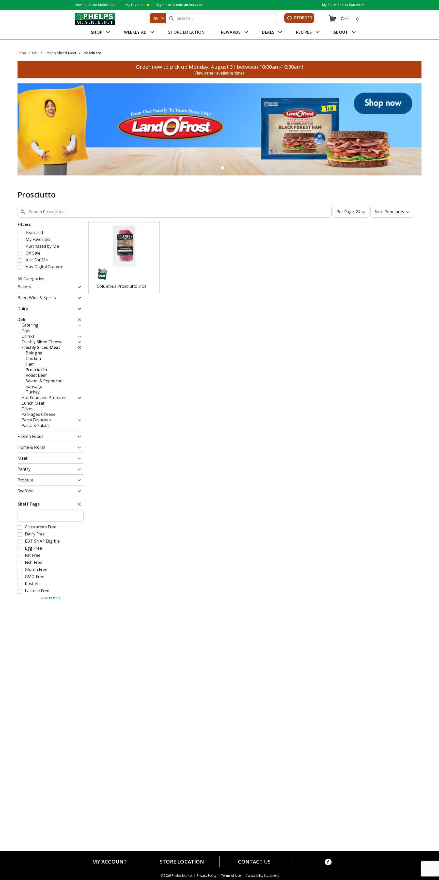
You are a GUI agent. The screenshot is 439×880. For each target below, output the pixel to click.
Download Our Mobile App (95, 4)
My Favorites (135, 4)
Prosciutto (92, 52)
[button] (350, 4)
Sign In (161, 4)
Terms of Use (231, 875)
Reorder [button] (303, 18)
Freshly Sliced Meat (60, 52)
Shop (22, 52)
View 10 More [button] (50, 598)
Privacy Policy (206, 875)
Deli (35, 52)
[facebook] (328, 863)
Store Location (182, 862)
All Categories (31, 278)
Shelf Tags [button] (29, 504)
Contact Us (254, 862)
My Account (109, 862)
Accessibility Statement (262, 875)
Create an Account (187, 4)
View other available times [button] (219, 73)
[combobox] (158, 18)
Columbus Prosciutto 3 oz (121, 286)
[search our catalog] (171, 18)
